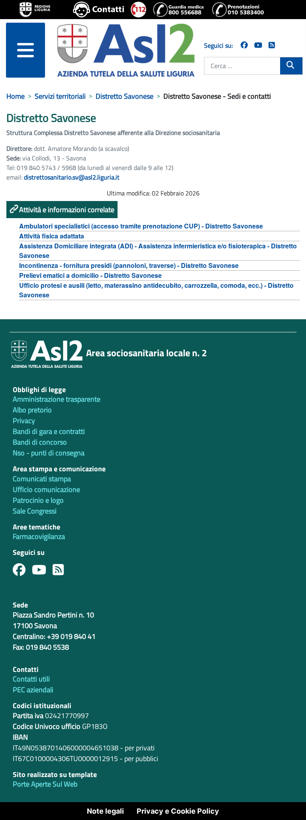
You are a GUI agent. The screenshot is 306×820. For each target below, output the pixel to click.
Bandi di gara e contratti (49, 431)
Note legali (105, 811)
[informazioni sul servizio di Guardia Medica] (178, 10)
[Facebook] (244, 45)
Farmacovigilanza (39, 536)
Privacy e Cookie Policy (178, 811)
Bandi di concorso (40, 442)
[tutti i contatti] (99, 10)
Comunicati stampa (42, 478)
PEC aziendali (33, 689)
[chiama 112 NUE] (139, 10)
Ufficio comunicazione (46, 489)
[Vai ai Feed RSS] (272, 45)
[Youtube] (42, 571)
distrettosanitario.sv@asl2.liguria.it (72, 177)
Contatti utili (31, 679)
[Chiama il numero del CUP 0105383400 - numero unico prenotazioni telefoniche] (237, 10)
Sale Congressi (35, 511)
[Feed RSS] (61, 571)
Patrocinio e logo (38, 500)
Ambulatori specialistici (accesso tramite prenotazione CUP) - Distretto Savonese (141, 225)
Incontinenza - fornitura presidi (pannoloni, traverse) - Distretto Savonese (129, 265)
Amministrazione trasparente (56, 399)
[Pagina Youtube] (258, 45)
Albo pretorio (32, 409)
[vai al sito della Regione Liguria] (34, 9)
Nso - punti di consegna (48, 452)
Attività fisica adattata (51, 235)
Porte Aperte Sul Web (45, 784)
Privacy (24, 420)
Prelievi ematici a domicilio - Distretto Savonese (90, 275)
